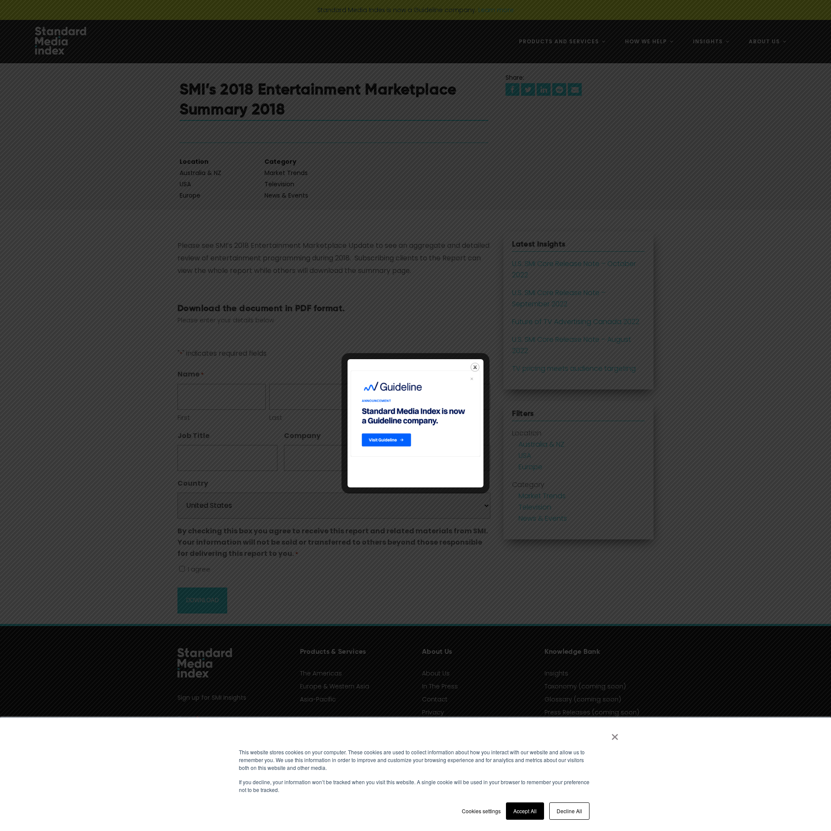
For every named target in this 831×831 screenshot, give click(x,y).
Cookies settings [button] (481, 811)
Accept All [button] (525, 811)
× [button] (615, 734)
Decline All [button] (569, 811)
